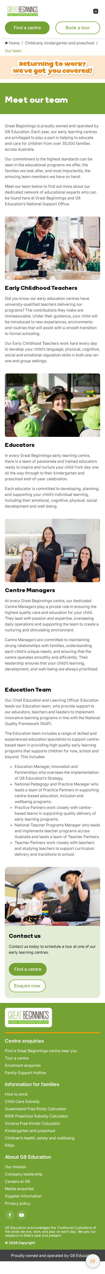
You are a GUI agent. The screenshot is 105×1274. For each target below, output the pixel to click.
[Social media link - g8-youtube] (21, 1215)
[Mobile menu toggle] (76, 11)
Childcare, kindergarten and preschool (59, 42)
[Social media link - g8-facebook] (10, 1215)
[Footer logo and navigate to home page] (28, 1017)
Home (14, 42)
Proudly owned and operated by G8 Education (52, 1255)
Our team (13, 50)
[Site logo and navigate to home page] (28, 11)
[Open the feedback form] (93, 1261)
